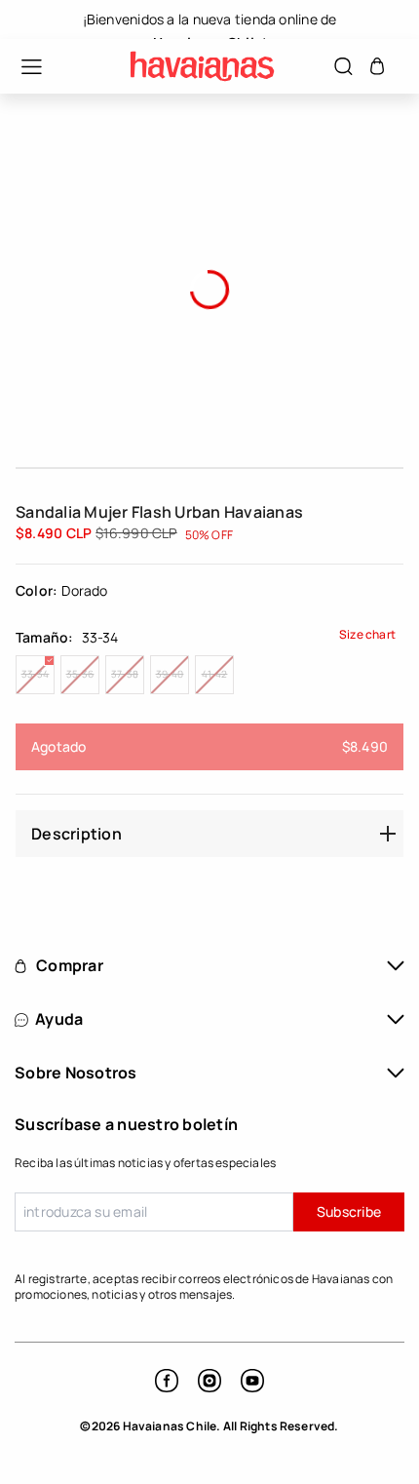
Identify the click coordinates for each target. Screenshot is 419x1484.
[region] (209, 19)
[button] (21, 67)
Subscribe (349, 1211)
